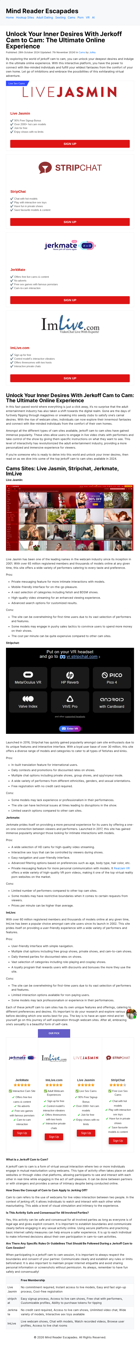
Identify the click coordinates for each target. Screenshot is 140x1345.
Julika (92, 52)
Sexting (60, 17)
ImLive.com (19, 348)
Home (10, 17)
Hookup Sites (25, 17)
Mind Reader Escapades (42, 11)
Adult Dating (44, 17)
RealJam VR (122, 868)
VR (88, 17)
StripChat (18, 191)
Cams (71, 17)
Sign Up (70, 144)
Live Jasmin (20, 113)
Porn (81, 17)
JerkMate (17, 270)
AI (93, 17)
